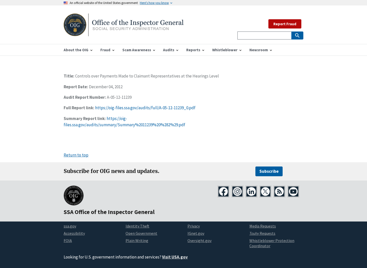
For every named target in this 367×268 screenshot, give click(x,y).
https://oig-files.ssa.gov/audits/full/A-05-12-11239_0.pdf (145, 107)
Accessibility (74, 233)
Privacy (193, 226)
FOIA (68, 240)
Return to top (76, 155)
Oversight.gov (199, 240)
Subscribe (269, 171)
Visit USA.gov (175, 257)
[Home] (124, 33)
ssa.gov (70, 226)
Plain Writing (137, 240)
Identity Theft (137, 226)
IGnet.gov (195, 233)
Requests (262, 233)
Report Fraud (284, 24)
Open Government (141, 233)
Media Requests (262, 226)
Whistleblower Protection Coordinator (271, 243)
